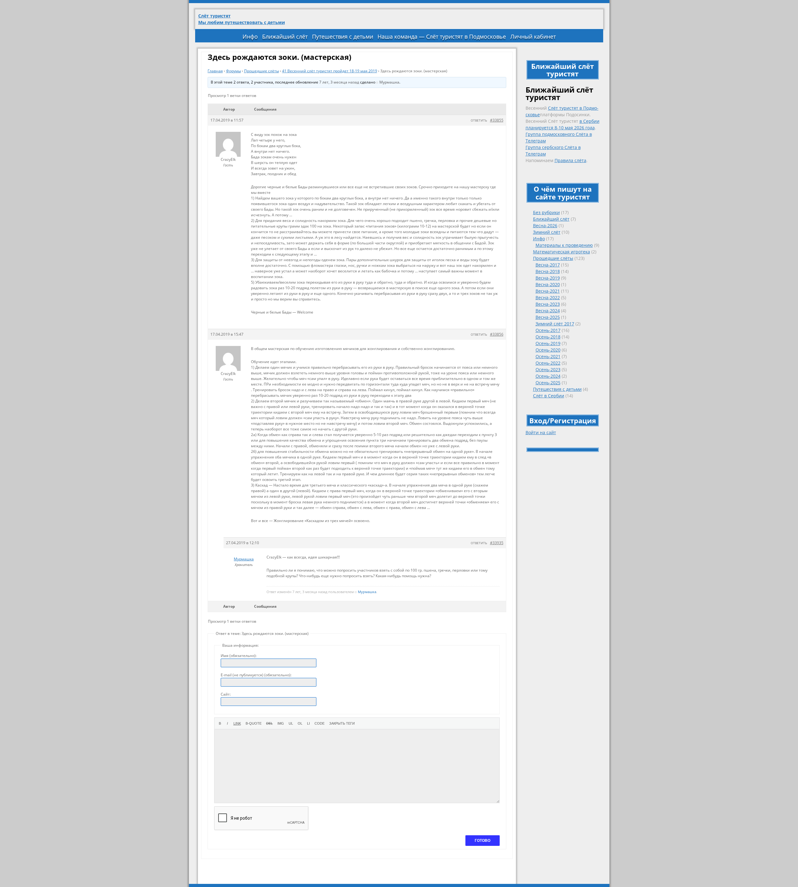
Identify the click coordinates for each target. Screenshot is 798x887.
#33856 (496, 334)
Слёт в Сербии (548, 396)
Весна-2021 (548, 291)
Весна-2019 (548, 278)
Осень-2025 (548, 383)
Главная (215, 71)
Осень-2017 (548, 330)
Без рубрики (546, 212)
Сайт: (226, 694)
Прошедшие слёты (553, 258)
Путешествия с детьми (342, 36)
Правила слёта (570, 160)
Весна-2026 (545, 225)
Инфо (250, 36)
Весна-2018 (548, 271)
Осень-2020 (548, 350)
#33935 (496, 542)
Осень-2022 (548, 363)
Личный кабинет (533, 36)
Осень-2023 (548, 369)
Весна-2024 (548, 311)
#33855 (496, 120)
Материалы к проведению (564, 245)
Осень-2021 (548, 356)
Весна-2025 (548, 317)
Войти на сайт (541, 432)
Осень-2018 (548, 337)
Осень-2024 (548, 376)
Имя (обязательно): (239, 655)
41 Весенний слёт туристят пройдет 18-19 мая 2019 (329, 71)
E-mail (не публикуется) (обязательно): (256, 675)
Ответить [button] (479, 120)
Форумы (233, 71)
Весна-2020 (548, 284)
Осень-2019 (548, 343)
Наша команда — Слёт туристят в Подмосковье (441, 36)
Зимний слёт (546, 232)
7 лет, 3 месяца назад (339, 82)
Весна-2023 (548, 304)
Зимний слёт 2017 (555, 324)
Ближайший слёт (285, 36)
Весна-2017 (548, 265)
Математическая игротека (561, 252)
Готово (482, 840)
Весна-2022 (548, 297)
